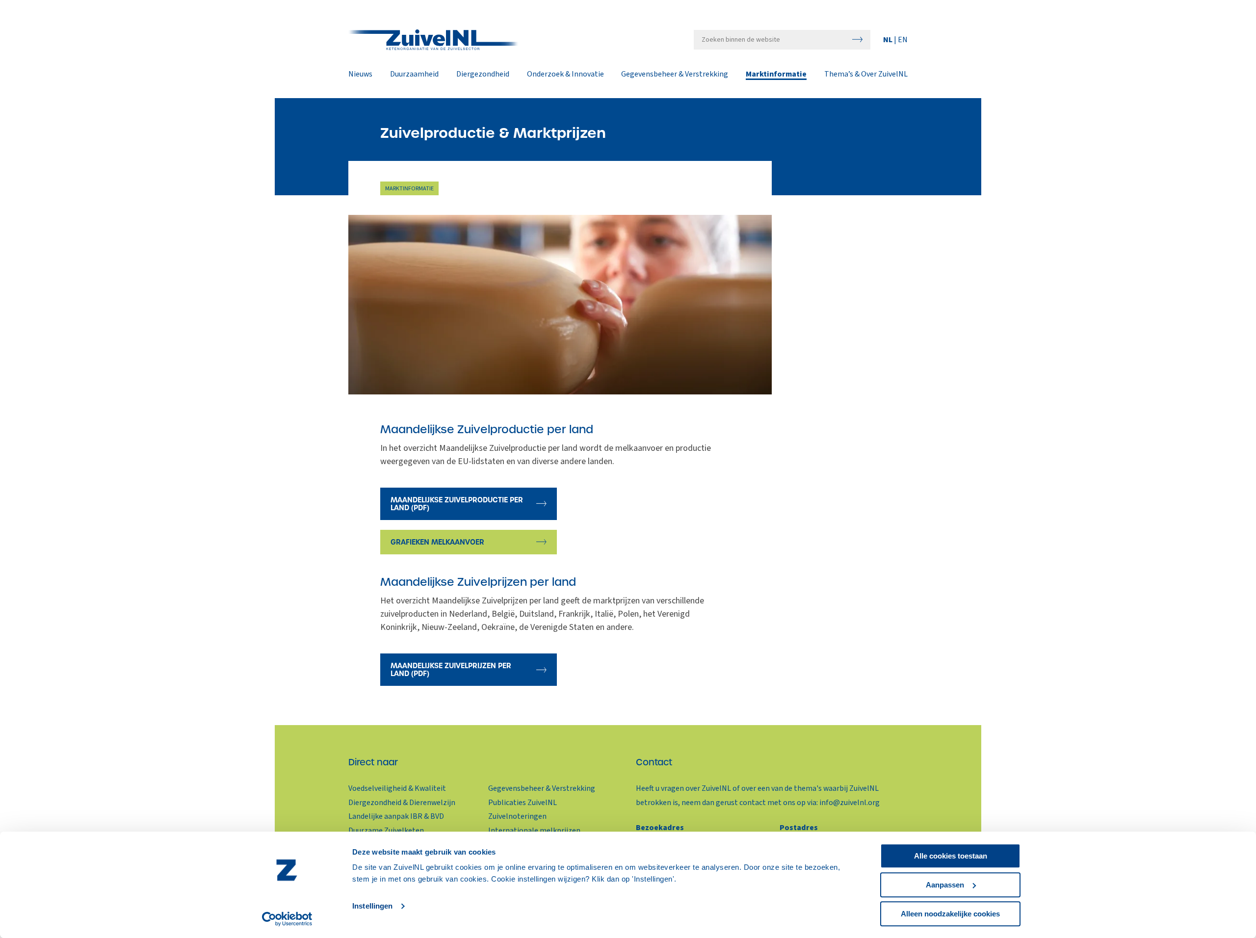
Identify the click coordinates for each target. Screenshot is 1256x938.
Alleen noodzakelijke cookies (950, 914)
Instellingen (372, 906)
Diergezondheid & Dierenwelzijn (401, 802)
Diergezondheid (482, 74)
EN (903, 39)
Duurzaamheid (414, 74)
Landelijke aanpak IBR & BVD (396, 816)
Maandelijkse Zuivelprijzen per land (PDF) (451, 669)
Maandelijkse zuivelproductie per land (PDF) (457, 504)
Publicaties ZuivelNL (522, 802)
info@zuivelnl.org (849, 802)
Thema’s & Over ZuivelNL (866, 74)
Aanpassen (945, 885)
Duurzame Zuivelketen (386, 830)
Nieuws (360, 74)
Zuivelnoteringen (517, 816)
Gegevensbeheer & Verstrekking (674, 74)
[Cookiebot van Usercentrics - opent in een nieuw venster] (287, 919)
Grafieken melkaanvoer (437, 542)
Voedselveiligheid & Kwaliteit (397, 788)
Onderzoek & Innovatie (565, 74)
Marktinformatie (776, 74)
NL (888, 39)
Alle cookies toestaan (950, 856)
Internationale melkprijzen (534, 830)
